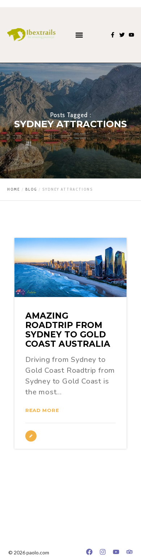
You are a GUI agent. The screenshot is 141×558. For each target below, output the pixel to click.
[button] (79, 35)
